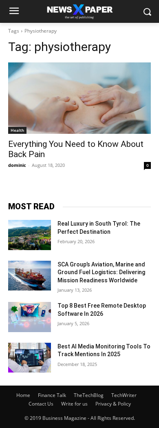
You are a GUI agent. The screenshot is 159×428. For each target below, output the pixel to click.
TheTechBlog (89, 395)
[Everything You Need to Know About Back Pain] (79, 98)
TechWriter (124, 395)
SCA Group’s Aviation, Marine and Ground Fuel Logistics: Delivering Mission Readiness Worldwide (101, 272)
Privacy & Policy (113, 403)
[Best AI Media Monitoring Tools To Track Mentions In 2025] (29, 358)
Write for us (74, 403)
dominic (17, 165)
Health (17, 130)
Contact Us (41, 403)
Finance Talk (52, 395)
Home (23, 395)
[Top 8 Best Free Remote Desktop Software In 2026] (29, 317)
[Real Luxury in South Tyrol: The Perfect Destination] (29, 235)
